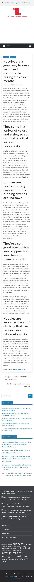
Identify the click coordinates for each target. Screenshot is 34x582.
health (28, 548)
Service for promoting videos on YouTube (18, 385)
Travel (4, 561)
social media (12, 559)
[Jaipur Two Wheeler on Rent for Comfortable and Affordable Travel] (4, 505)
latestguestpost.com (19, 369)
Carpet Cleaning (28, 544)
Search (30, 396)
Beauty (10, 544)
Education (5, 548)
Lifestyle (25, 557)
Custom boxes (11, 546)
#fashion (4, 544)
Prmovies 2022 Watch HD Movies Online (18, 476)
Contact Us (5, 525)
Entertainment (13, 548)
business (17, 543)
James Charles (20, 85)
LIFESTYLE (13, 57)
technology (22, 559)
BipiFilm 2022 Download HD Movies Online (15, 450)
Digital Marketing (21, 546)
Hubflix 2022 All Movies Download (12, 453)
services (5, 559)
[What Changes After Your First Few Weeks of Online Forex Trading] (4, 498)
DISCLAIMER (5, 529)
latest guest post (12, 552)
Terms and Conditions (9, 537)
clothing (4, 546)
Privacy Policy (6, 533)
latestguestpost (11, 556)
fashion (20, 548)
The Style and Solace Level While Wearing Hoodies (15, 378)
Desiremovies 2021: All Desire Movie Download (16, 442)
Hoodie (19, 550)
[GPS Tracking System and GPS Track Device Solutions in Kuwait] (4, 511)
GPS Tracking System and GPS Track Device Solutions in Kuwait (18, 4)
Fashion (6, 57)
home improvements (9, 550)
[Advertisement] (17, 32)
